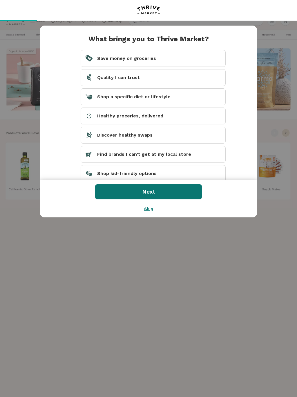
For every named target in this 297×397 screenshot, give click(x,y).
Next (148, 191)
